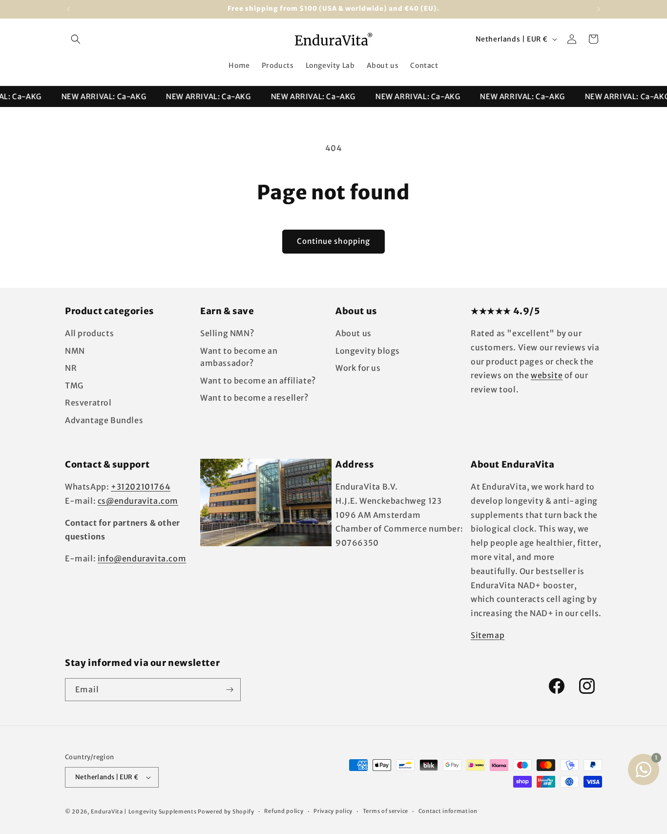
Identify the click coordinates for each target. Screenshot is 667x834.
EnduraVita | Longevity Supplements (144, 811)
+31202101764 (140, 487)
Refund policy (283, 811)
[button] (75, 39)
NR (71, 368)
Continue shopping (333, 241)
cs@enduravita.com (138, 501)
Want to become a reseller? (254, 398)
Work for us (358, 368)
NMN (75, 351)
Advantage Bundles (104, 420)
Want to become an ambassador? (238, 357)
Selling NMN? (227, 333)
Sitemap (487, 635)
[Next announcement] (598, 9)
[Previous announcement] (68, 9)
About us (353, 333)
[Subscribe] (229, 689)
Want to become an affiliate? (258, 380)
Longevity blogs (367, 351)
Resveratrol (88, 402)
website (547, 375)
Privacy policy (333, 811)
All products (89, 333)
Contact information (448, 811)
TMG (74, 385)
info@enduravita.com (142, 558)
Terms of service (385, 811)
